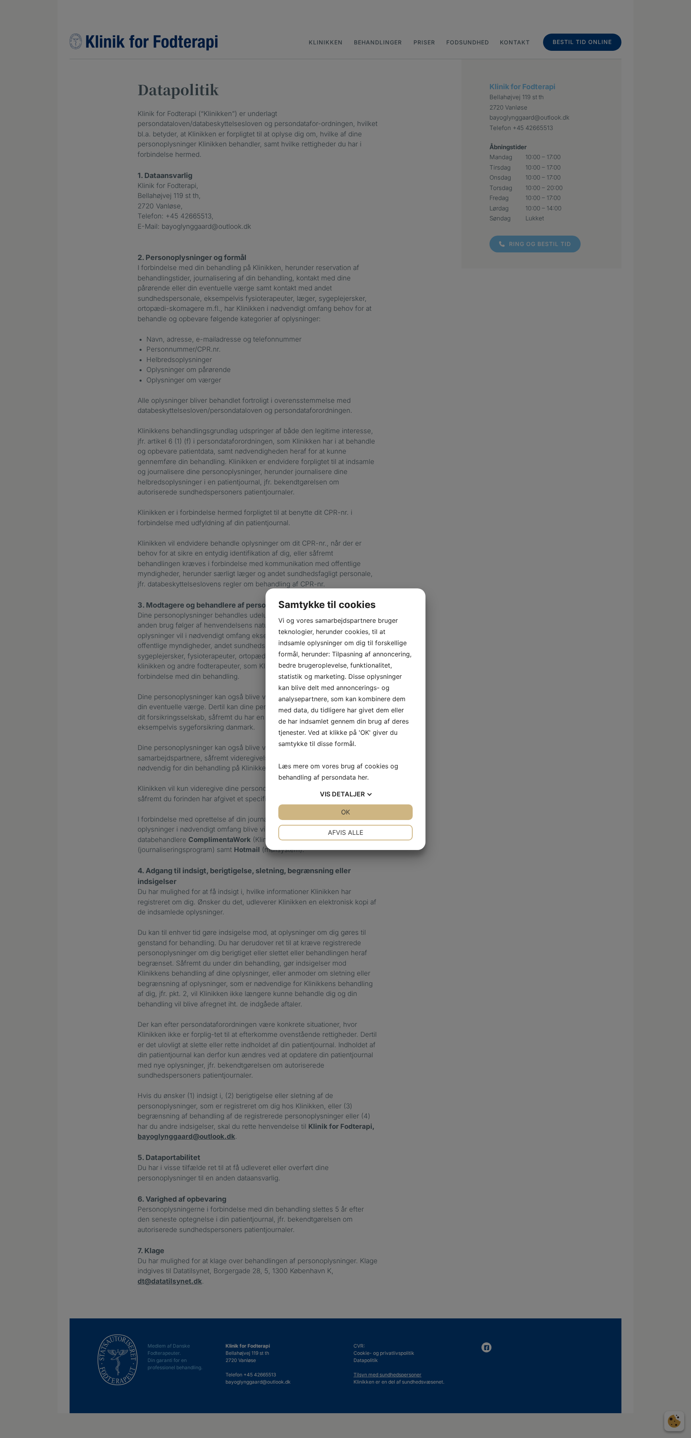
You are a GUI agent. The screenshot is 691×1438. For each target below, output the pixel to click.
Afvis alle (345, 832)
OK (345, 812)
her (362, 777)
